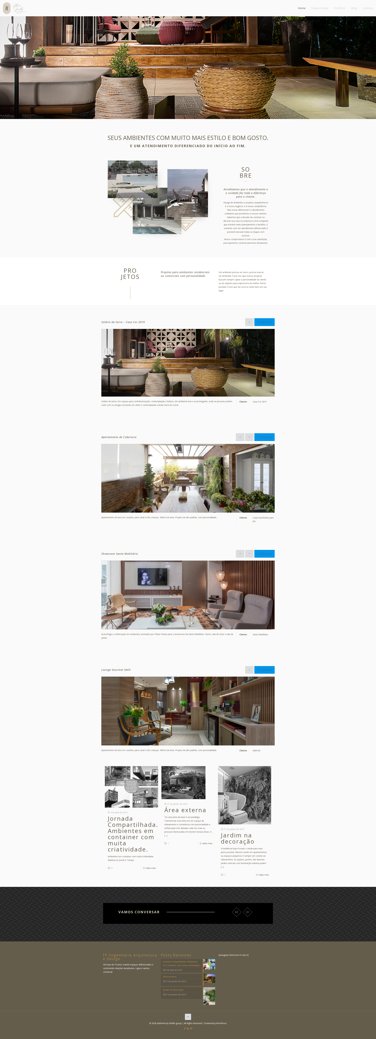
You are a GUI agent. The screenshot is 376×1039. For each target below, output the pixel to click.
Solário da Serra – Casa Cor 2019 (123, 322)
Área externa (185, 810)
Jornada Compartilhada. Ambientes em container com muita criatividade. (133, 833)
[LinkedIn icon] (188, 1028)
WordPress (221, 1023)
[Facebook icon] (185, 1028)
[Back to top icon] (188, 1017)
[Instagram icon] (191, 1028)
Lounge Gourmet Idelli (116, 669)
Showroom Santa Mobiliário (119, 553)
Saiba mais (151, 868)
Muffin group (175, 1023)
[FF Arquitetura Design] (14, 8)
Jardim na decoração (238, 838)
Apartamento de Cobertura (118, 437)
